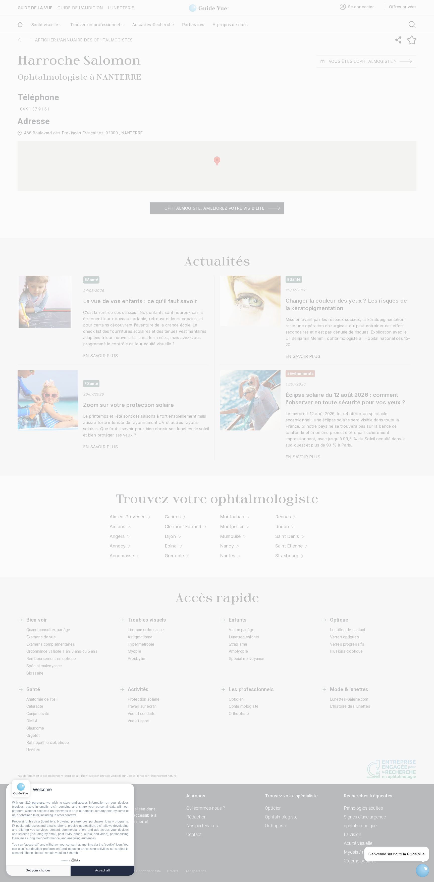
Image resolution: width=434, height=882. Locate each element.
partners (38, 802)
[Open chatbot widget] (422, 870)
